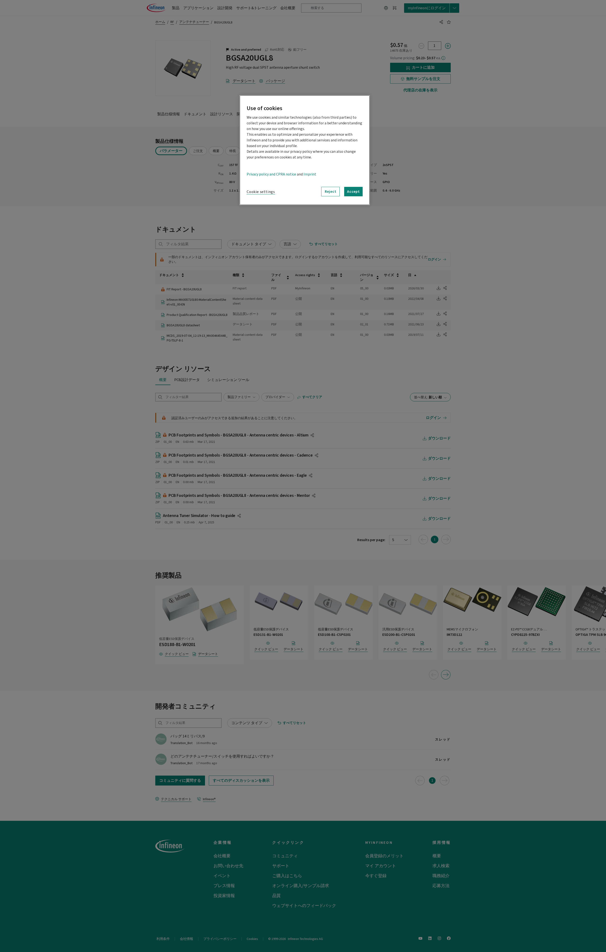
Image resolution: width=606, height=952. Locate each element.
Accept (353, 191)
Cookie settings (261, 191)
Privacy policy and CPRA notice (271, 174)
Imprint (309, 174)
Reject (330, 191)
